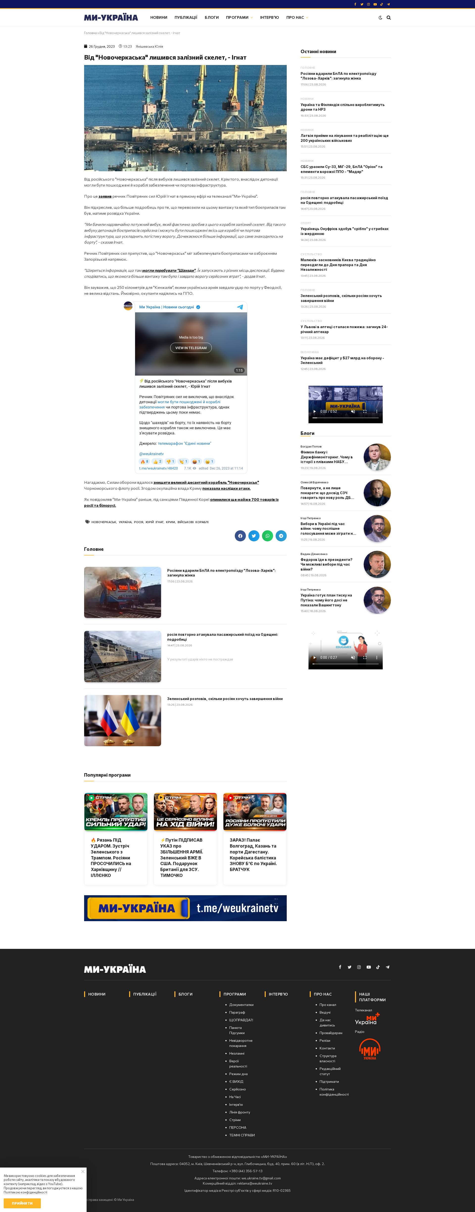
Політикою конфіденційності (25, 1192)
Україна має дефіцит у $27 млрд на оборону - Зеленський (342, 360)
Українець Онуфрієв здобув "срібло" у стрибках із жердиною (345, 231)
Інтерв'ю (269, 17)
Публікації (186, 17)
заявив (105, 196)
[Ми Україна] (111, 17)
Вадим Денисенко (314, 553)
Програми (237, 17)
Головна (90, 33)
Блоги (212, 17)
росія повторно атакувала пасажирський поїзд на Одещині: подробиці (222, 636)
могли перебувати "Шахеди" (168, 270)
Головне (308, 67)
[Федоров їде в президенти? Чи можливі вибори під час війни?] (377, 564)
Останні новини (318, 51)
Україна (125, 522)
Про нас (295, 17)
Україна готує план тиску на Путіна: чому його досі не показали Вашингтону (326, 600)
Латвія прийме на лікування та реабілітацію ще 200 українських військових (345, 138)
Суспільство (311, 254)
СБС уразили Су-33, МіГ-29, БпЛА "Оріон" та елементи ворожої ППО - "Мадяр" (341, 169)
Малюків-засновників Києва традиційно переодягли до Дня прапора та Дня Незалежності (338, 265)
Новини (158, 17)
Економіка (310, 352)
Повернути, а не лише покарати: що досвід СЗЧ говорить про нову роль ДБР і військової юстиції (328, 493)
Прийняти (22, 1203)
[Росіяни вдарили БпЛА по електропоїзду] (122, 592)
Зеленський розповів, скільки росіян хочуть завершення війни (225, 699)
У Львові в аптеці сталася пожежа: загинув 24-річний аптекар (344, 329)
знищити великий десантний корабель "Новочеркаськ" (206, 482)
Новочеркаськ (104, 522)
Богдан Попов (311, 446)
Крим (170, 522)
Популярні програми (107, 775)
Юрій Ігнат (155, 522)
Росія (138, 522)
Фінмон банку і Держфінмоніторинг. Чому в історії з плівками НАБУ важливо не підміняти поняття (327, 457)
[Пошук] (388, 17)
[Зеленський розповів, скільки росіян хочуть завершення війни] (122, 720)
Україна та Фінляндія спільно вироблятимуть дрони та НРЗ (343, 107)
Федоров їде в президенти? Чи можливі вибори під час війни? (327, 564)
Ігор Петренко (311, 518)
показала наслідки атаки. (226, 488)
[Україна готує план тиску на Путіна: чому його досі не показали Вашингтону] (377, 600)
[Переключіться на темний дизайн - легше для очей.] (380, 18)
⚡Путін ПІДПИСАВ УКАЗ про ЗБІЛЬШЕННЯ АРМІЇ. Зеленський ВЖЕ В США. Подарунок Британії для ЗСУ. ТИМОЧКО (181, 858)
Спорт (306, 223)
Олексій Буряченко (315, 482)
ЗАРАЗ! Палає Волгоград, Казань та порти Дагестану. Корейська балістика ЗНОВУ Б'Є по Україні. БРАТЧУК (253, 855)
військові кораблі (193, 522)
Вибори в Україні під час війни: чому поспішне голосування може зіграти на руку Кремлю (328, 529)
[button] (240, 535)
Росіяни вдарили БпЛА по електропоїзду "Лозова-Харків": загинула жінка (221, 572)
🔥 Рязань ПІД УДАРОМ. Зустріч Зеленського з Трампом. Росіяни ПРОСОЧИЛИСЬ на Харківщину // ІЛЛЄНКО (111, 858)
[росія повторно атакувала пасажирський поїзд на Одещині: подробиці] (122, 656)
